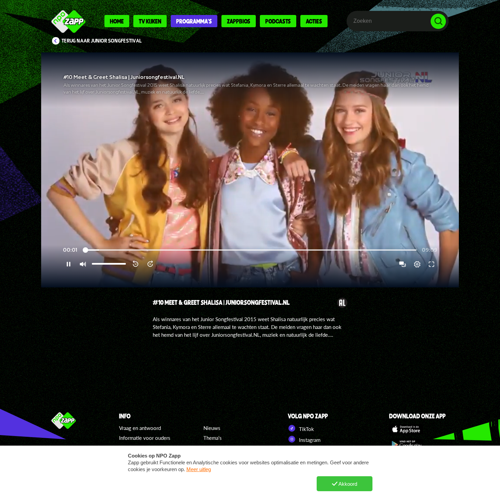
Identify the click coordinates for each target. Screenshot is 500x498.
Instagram (309, 440)
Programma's (194, 21)
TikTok (306, 429)
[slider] (250, 250)
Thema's (212, 438)
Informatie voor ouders (144, 438)
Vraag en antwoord (140, 428)
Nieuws (211, 428)
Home (117, 21)
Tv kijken (150, 21)
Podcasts (278, 21)
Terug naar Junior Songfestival (102, 41)
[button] (250, 169)
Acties (314, 21)
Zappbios (238, 21)
